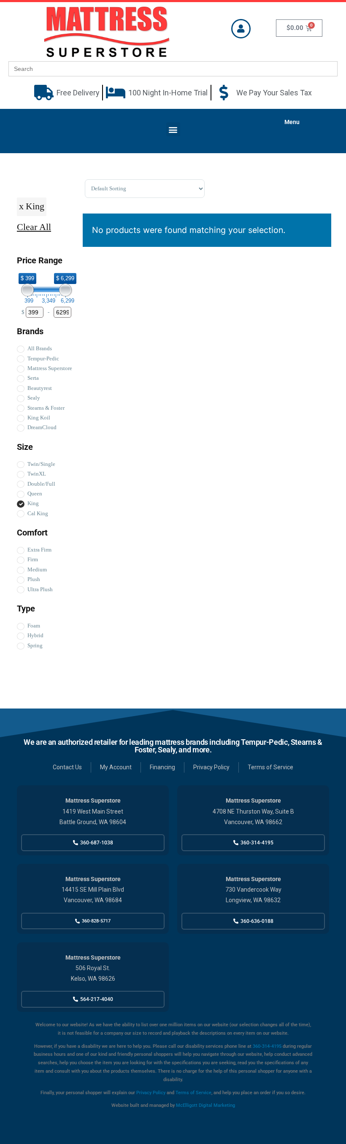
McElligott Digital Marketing (205, 1105)
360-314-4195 (266, 1046)
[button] (173, 129)
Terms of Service (193, 1092)
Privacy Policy (150, 1092)
